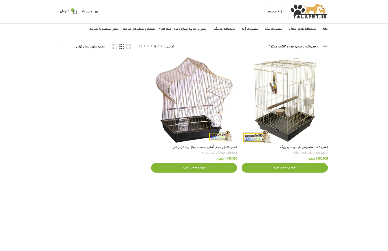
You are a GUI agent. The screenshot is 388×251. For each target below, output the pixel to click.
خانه (325, 46)
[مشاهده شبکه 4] (114, 47)
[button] (285, 168)
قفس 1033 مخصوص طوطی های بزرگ (304, 147)
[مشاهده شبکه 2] (128, 47)
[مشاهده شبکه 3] (121, 47)
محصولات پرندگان (317, 153)
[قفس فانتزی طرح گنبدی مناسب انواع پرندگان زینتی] (194, 100)
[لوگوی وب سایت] (309, 12)
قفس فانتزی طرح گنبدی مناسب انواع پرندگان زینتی (205, 147)
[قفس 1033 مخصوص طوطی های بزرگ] (285, 100)
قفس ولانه (299, 153)
